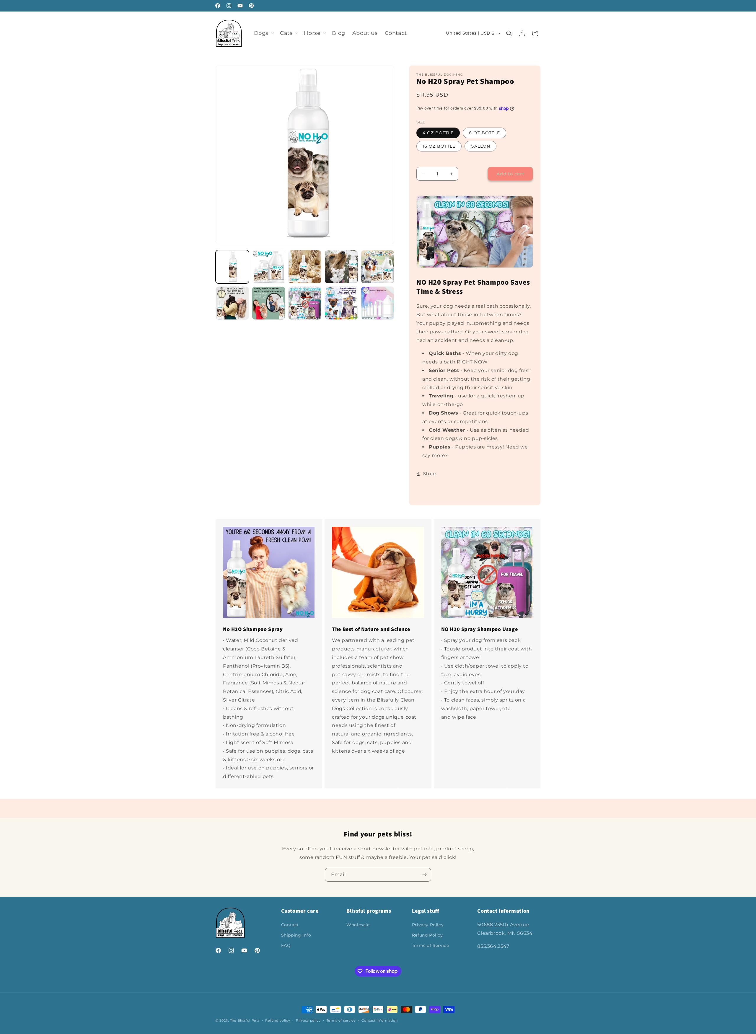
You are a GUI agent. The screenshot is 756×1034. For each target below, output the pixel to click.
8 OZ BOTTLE (484, 133)
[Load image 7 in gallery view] (268, 303)
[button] (263, 33)
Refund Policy (427, 935)
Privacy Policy (428, 924)
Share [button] (429, 473)
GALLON (480, 146)
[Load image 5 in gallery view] (377, 266)
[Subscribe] (424, 875)
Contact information (379, 1020)
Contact (290, 924)
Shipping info (296, 935)
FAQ (286, 945)
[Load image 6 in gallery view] (232, 303)
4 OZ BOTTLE (438, 133)
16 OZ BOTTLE (439, 146)
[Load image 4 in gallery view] (341, 266)
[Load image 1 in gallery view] (232, 266)
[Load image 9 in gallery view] (341, 303)
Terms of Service (430, 945)
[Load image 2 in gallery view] (268, 266)
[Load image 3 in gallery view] (305, 266)
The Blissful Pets (245, 1020)
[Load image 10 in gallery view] (377, 303)
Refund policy (277, 1020)
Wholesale (357, 924)
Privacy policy (308, 1020)
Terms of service (341, 1020)
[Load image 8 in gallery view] (305, 303)
